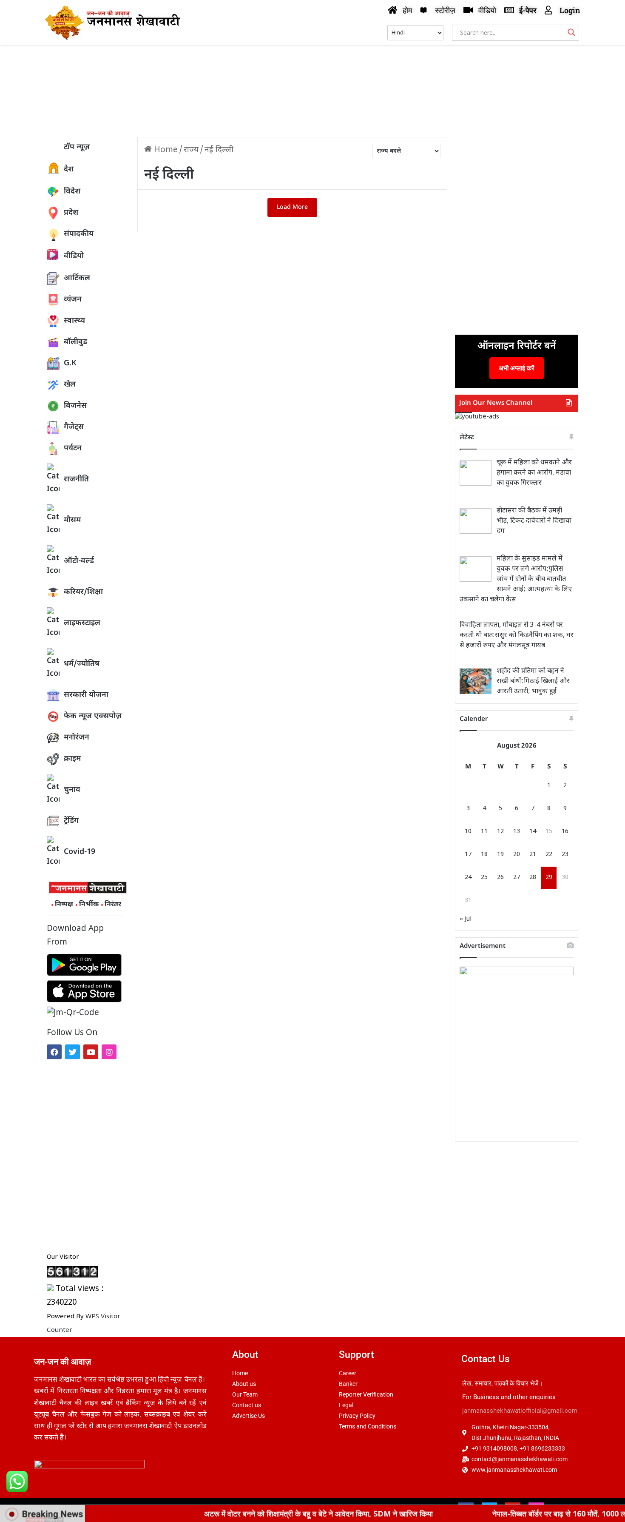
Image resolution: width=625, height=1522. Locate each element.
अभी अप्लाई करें (516, 368)
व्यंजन (73, 299)
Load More (292, 207)
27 (516, 877)
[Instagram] (109, 1051)
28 (532, 877)
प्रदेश (71, 213)
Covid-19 (79, 852)
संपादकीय (79, 234)
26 (500, 877)
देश (69, 169)
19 (500, 855)
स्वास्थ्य (74, 321)
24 (468, 877)
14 (532, 832)
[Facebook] (54, 1051)
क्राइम (72, 759)
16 (565, 832)
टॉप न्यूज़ (77, 147)
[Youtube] (90, 1051)
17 (468, 855)
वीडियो (74, 256)
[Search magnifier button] (571, 32)
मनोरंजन (76, 738)
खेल (70, 385)
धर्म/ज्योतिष (81, 664)
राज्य (191, 150)
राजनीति (76, 479)
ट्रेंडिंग (71, 821)
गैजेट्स (74, 427)
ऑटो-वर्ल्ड (79, 561)
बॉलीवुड (75, 342)
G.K (70, 363)
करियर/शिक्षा (83, 592)
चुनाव (72, 790)
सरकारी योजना (86, 695)
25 (484, 877)
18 (484, 855)
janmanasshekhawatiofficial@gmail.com (519, 1410)
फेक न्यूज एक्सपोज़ (93, 716)
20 (516, 855)
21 (532, 855)
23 (565, 855)
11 (484, 832)
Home (165, 150)
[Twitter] (72, 1051)
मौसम (72, 520)
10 (468, 832)
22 (548, 855)
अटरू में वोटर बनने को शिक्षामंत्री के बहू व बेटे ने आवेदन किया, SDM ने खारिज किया (279, 1513)
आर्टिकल (77, 278)
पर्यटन (73, 448)
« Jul (466, 919)
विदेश (72, 191)
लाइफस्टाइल (82, 623)
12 (500, 832)
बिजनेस (75, 406)
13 (516, 832)
